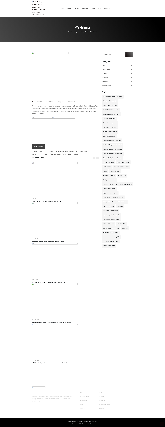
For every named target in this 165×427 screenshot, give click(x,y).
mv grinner (75, 154)
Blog (100, 392)
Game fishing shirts (108, 206)
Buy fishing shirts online (109, 127)
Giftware (104, 73)
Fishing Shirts (84, 396)
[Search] (126, 8)
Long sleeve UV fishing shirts (111, 219)
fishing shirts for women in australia (113, 197)
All (81, 392)
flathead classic (121, 202)
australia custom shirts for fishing (112, 96)
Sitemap (101, 408)
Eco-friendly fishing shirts (121, 167)
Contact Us (107, 8)
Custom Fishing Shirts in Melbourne (113, 153)
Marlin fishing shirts (108, 224)
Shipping (101, 396)
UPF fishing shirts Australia (110, 241)
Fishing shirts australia (109, 180)
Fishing (105, 171)
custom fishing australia (110, 131)
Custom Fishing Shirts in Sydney (112, 158)
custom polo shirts (108, 162)
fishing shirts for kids (126, 184)
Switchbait (125, 228)
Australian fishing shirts (109, 101)
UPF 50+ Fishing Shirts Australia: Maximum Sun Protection (50, 363)
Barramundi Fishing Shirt (110, 105)
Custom (69, 8)
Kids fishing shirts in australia (111, 215)
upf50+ (118, 237)
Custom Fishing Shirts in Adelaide (112, 149)
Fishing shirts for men (109, 188)
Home (62, 8)
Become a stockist (104, 404)
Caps (103, 65)
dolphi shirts (83, 151)
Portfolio (77, 8)
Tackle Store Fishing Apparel (111, 232)
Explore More (38, 146)
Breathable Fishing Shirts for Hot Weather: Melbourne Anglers (51, 322)
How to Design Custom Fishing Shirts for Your (46, 201)
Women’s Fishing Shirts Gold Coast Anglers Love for (48, 242)
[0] (129, 8)
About (93, 8)
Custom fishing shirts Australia (112, 140)
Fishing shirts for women (110, 193)
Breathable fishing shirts (110, 123)
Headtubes (105, 77)
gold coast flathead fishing (110, 210)
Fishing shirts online (108, 202)
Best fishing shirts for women (111, 114)
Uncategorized (106, 85)
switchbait (50, 101)
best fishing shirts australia (110, 110)
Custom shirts (73, 151)
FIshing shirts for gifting (110, 184)
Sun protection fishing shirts (111, 228)
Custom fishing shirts (61, 151)
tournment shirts (108, 237)
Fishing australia (55, 154)
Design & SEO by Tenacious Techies (82, 424)
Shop (99, 8)
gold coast (120, 206)
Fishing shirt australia (109, 175)
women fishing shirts (109, 245)
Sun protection (121, 224)
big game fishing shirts (109, 118)
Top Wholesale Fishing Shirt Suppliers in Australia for (49, 282)
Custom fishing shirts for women (112, 145)
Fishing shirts (60, 101)
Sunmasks (105, 82)
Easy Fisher (85, 8)
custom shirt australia (123, 162)
